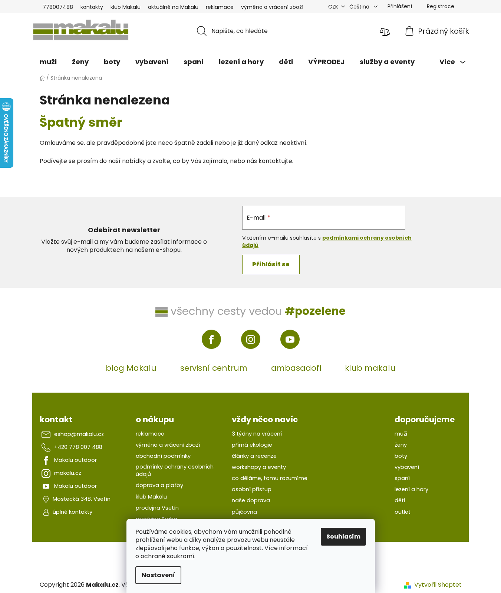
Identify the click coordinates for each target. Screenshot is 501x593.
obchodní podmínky (163, 456)
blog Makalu (131, 368)
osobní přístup (251, 489)
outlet (403, 512)
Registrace (440, 6)
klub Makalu (126, 7)
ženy (401, 445)
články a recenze (254, 456)
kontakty (91, 7)
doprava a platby (159, 485)
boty (401, 456)
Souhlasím (343, 536)
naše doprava (251, 500)
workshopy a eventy (259, 467)
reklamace (220, 7)
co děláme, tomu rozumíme (269, 478)
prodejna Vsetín (157, 508)
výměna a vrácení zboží (272, 7)
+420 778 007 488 (78, 447)
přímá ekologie (252, 445)
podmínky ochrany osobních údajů (175, 470)
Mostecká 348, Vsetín (82, 499)
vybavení (407, 467)
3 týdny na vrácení (257, 433)
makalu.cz (67, 473)
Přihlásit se (271, 264)
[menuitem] (48, 61)
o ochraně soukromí (164, 556)
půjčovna (244, 512)
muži (401, 433)
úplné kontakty (72, 512)
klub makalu (370, 368)
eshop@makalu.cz (79, 434)
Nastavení (158, 575)
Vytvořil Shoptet (438, 585)
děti (400, 500)
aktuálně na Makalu (173, 7)
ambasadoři (296, 368)
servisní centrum (213, 368)
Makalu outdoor (75, 460)
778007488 (58, 7)
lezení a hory (411, 489)
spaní (402, 478)
